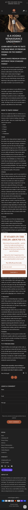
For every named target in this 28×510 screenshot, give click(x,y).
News (2, 435)
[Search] (26, 11)
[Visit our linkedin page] (8, 466)
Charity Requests (5, 450)
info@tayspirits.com (6, 460)
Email (2, 396)
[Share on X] (26, 373)
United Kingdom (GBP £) (13, 497)
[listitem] (14, 3)
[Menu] (2, 11)
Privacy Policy (4, 440)
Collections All (4, 438)
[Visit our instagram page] (5, 466)
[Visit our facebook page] (2, 466)
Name (2, 389)
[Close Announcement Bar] (27, 3)
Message (3, 402)
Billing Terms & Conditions (7, 447)
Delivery (3, 442)
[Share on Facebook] (23, 373)
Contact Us (4, 452)
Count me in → (14, 272)
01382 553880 (5, 462)
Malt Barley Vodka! (9, 343)
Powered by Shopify (14, 504)
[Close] (25, 234)
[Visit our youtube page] (11, 466)
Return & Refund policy (6, 445)
